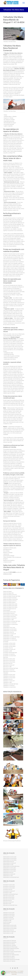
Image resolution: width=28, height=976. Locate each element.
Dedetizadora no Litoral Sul (9, 638)
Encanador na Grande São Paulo (10, 894)
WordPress (14, 974)
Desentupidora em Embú (8, 953)
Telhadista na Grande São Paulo (10, 684)
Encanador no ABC (7, 651)
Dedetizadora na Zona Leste (9, 867)
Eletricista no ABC (7, 666)
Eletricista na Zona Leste (9, 659)
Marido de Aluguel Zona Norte (10, 605)
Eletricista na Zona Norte (9, 660)
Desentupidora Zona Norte (9, 616)
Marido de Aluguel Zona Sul (9, 608)
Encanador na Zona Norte (9, 644)
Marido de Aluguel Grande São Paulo (11, 596)
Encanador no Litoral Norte (9, 655)
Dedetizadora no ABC (8, 635)
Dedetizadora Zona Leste (9, 627)
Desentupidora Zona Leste (9, 611)
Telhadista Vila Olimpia (8, 917)
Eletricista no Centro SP (8, 665)
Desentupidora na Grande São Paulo (11, 621)
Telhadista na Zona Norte (9, 676)
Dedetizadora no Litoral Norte (10, 640)
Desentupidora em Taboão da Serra (11, 954)
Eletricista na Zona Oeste (9, 662)
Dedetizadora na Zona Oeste (10, 630)
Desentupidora (6, 610)
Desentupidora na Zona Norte (9, 858)
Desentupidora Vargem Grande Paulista (12, 951)
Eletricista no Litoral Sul (8, 669)
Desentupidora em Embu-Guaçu (10, 946)
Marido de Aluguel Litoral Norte (10, 599)
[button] (3, 973)
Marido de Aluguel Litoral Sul (9, 601)
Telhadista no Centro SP (9, 680)
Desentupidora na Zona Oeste (10, 615)
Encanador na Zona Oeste (9, 646)
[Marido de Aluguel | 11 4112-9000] (11, 2)
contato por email (7, 573)
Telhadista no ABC (7, 682)
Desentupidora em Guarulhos (9, 942)
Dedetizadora (6, 626)
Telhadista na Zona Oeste (9, 677)
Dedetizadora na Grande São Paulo (11, 637)
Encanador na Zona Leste (9, 643)
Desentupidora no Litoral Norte (10, 624)
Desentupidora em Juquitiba (9, 945)
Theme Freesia (14, 972)
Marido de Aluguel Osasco (9, 602)
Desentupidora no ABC (8, 619)
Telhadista (5, 673)
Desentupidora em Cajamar (9, 961)
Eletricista (5, 657)
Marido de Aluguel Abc (8, 593)
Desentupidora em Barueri (9, 957)
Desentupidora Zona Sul (8, 613)
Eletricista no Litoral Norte (9, 671)
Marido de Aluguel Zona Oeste (10, 607)
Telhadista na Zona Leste (9, 674)
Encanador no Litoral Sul (9, 654)
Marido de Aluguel (7, 591)
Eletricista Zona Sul (7, 663)
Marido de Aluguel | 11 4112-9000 (15, 971)
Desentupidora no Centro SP (10, 618)
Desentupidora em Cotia (8, 950)
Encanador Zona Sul (8, 648)
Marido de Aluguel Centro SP (10, 594)
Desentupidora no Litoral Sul (9, 622)
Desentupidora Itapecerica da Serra (11, 948)
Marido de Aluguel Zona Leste (10, 604)
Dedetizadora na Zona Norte (9, 629)
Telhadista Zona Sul (7, 679)
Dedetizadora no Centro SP (9, 633)
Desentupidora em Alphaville (9, 940)
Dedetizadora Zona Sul (8, 632)
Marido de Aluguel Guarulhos (10, 597)
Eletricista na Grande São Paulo (10, 668)
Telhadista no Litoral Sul (8, 685)
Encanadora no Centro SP (9, 649)
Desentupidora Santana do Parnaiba (11, 959)
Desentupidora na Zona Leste (9, 856)
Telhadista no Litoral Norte (9, 687)
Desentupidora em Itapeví (9, 956)
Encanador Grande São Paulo (10, 652)
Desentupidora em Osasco (9, 943)
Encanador (5, 641)
